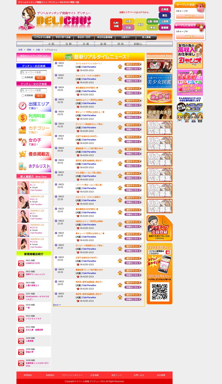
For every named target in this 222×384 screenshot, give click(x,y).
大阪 (38, 50)
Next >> (57, 305)
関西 (29, 50)
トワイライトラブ (33, 319)
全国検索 (28, 77)
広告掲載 (94, 375)
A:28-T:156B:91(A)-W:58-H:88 (38, 216)
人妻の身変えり (32, 285)
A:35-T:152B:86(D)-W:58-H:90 (38, 230)
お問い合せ (139, 375)
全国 (20, 50)
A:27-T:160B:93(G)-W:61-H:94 (38, 201)
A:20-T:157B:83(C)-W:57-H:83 (38, 244)
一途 (28, 308)
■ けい (33, 213)
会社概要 (161, 375)
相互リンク (117, 375)
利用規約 (28, 375)
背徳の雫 (29, 352)
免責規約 (50, 375)
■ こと (33, 185)
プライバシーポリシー (72, 375)
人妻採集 (29, 341)
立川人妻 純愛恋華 (34, 330)
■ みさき (34, 227)
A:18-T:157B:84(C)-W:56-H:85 (38, 187)
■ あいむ (34, 199)
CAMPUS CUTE (33, 263)
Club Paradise (36, 190)
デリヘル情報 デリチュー (88, 381)
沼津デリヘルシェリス (35, 274)
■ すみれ (34, 242)
